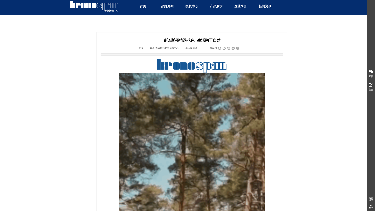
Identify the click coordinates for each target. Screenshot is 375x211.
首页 (143, 6)
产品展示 (216, 6)
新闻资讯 (265, 6)
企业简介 (240, 6)
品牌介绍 (167, 6)
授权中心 (192, 6)
